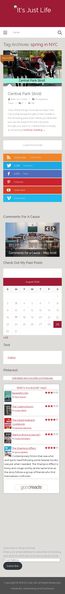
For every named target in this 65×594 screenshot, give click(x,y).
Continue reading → (33, 129)
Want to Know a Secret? (26, 434)
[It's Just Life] (32, 10)
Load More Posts (32, 145)
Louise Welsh (21, 410)
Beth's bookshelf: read (31, 388)
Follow (12, 357)
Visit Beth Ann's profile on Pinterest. (32, 378)
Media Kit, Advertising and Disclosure (32, 588)
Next (53, 228)
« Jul (5, 337)
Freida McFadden (22, 438)
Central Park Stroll (24, 93)
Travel (11, 103)
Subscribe (13, 565)
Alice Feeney (20, 397)
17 (16, 317)
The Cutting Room (22, 406)
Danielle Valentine (23, 428)
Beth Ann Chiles (19, 99)
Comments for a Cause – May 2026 (33, 253)
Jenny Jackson (21, 452)
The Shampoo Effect (24, 448)
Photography (41, 99)
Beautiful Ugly (20, 392)
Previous (47, 228)
